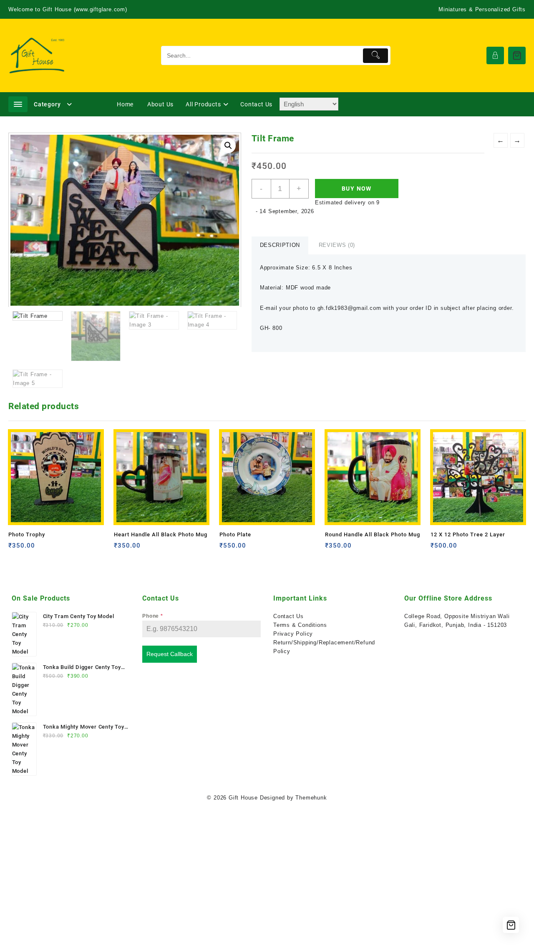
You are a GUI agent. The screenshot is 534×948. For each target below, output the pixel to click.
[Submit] (375, 55)
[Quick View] (32, 548)
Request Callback (169, 654)
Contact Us (288, 616)
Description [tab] (280, 245)
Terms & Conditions (300, 625)
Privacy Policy (293, 634)
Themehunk (311, 798)
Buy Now (357, 188)
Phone (152, 616)
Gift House (243, 798)
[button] (228, 145)
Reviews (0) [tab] (337, 245)
